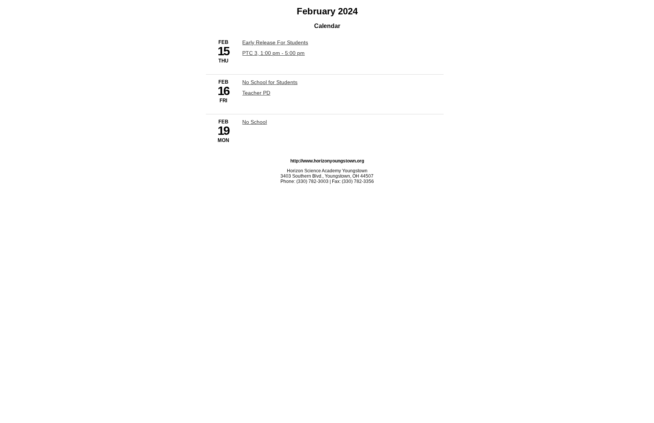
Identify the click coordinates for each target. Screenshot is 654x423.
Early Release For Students (275, 42)
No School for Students (269, 82)
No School (254, 122)
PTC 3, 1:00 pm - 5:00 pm (273, 53)
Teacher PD (256, 93)
